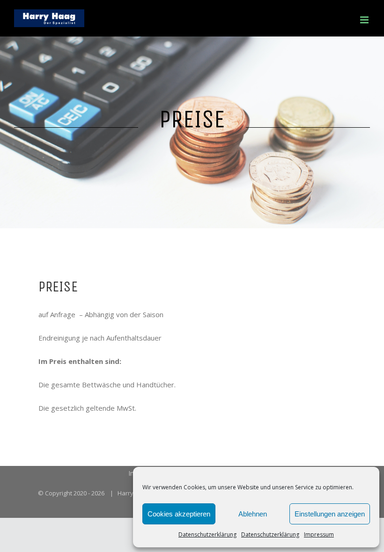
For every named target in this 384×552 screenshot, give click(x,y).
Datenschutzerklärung (207, 534)
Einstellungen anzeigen (330, 514)
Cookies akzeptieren (179, 514)
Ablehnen (252, 514)
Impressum (319, 534)
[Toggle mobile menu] (365, 20)
